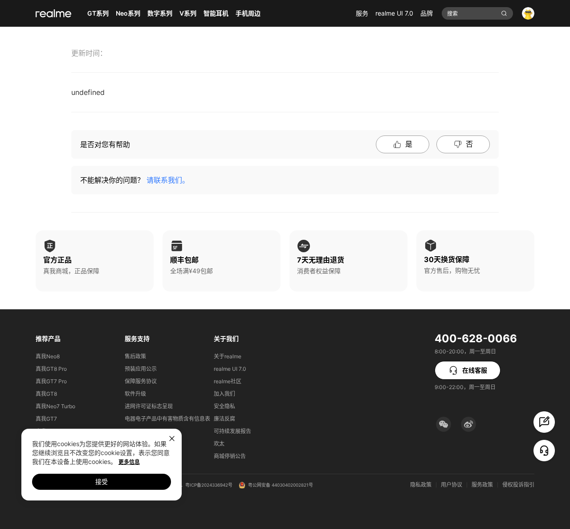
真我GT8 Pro (51, 368)
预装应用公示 (141, 368)
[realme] (53, 13)
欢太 (219, 443)
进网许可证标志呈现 (149, 406)
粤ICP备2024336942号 (208, 485)
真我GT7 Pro (51, 381)
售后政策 (135, 356)
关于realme (227, 356)
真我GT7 (46, 418)
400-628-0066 (476, 338)
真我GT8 (46, 393)
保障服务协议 (141, 381)
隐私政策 (421, 485)
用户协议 (451, 485)
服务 (362, 13)
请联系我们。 (168, 180)
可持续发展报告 (232, 431)
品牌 (426, 13)
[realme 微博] (468, 424)
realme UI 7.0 (394, 13)
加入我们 (224, 393)
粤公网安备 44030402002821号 (280, 485)
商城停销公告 (230, 456)
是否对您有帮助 (105, 144)
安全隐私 (224, 406)
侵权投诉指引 (518, 485)
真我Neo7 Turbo (55, 406)
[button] (443, 424)
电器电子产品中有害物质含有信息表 (167, 418)
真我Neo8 (48, 356)
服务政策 (482, 485)
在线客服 (474, 370)
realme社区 (227, 381)
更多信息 (129, 462)
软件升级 (135, 393)
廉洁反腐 (224, 418)
